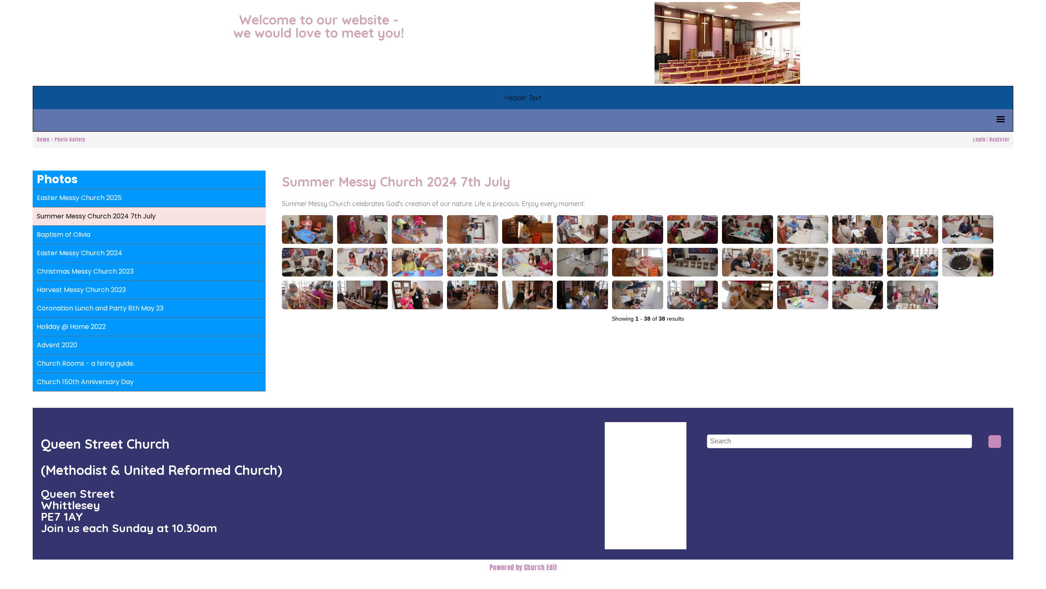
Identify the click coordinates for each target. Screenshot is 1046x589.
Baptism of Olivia (63, 234)
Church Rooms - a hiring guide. (85, 363)
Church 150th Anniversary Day (85, 382)
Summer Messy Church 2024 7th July (96, 216)
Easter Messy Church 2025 (79, 197)
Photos (57, 179)
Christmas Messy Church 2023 (85, 271)
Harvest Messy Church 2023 (81, 289)
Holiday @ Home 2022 (71, 326)
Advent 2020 (57, 345)
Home (43, 139)
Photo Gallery (69, 139)
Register (999, 139)
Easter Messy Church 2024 (79, 253)
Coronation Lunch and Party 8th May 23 (100, 308)
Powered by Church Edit (523, 567)
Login (979, 139)
